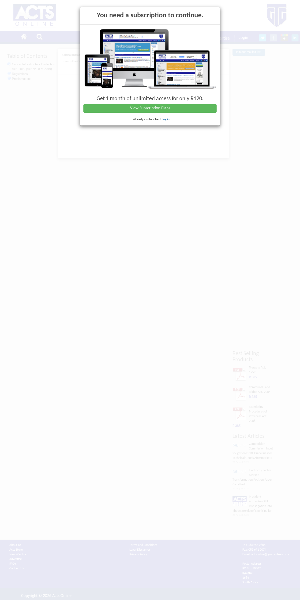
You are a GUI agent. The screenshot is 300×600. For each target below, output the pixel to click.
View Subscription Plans (150, 108)
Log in (165, 119)
